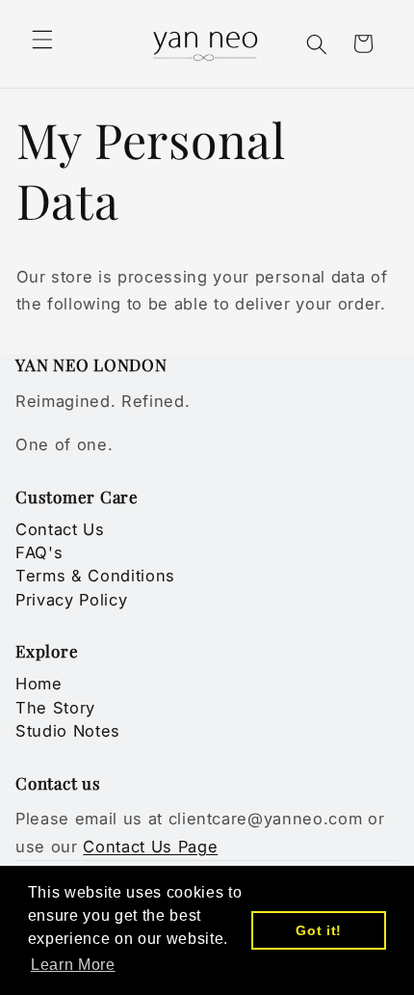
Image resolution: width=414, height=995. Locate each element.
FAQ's (39, 552)
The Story (55, 707)
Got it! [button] (319, 930)
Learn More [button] (73, 964)
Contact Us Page (150, 846)
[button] (42, 39)
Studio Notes (67, 730)
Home (39, 683)
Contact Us (60, 529)
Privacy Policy (71, 599)
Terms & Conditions (95, 575)
